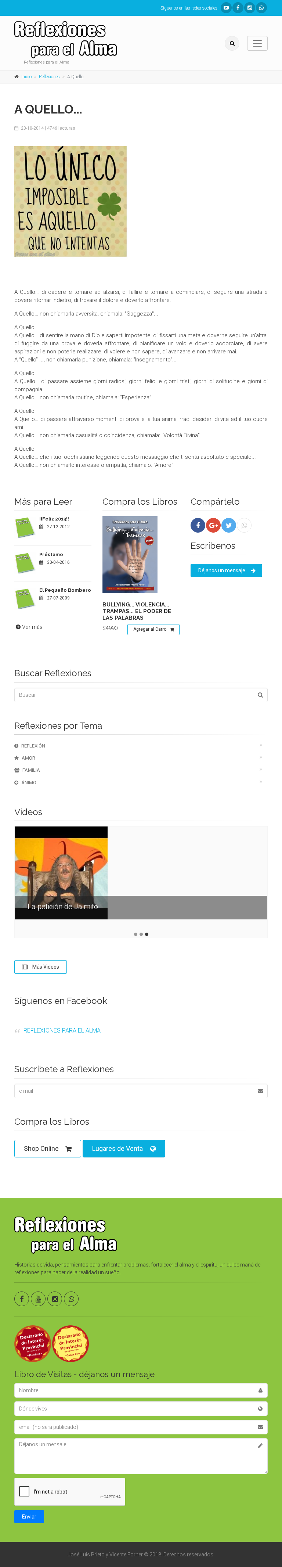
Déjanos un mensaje (221, 570)
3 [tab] (146, 934)
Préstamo (51, 554)
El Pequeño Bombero (65, 590)
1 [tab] (135, 934)
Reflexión (33, 746)
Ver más (32, 627)
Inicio (26, 76)
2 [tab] (141, 934)
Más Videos (45, 967)
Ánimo (28, 782)
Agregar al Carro (149, 629)
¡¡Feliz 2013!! (54, 519)
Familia (31, 770)
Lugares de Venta (117, 1148)
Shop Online (41, 1148)
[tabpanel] (141, 878)
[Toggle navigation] (257, 43)
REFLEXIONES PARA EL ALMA (62, 1030)
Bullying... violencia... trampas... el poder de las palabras (136, 611)
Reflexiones (49, 76)
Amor (28, 758)
